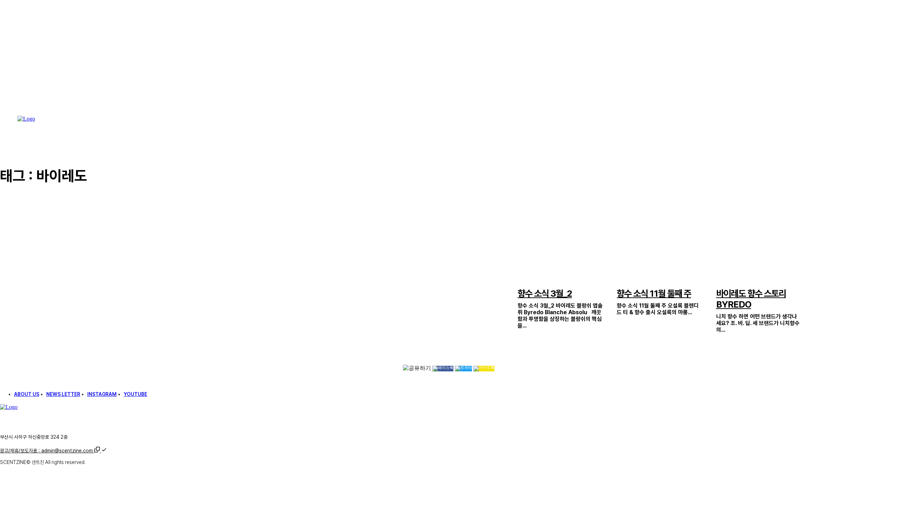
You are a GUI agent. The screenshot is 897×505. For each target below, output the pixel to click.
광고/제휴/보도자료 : (46, 450)
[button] (100, 450)
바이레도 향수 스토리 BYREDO (751, 299)
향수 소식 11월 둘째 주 (654, 293)
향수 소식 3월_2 (545, 293)
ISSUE (522, 280)
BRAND (723, 280)
